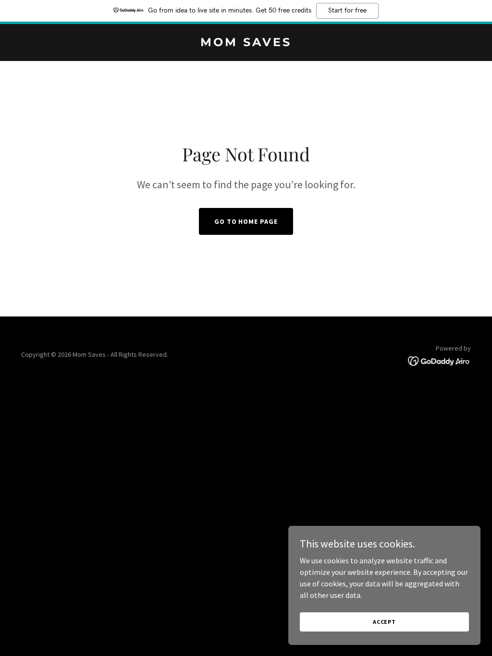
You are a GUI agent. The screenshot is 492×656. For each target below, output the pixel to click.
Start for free (347, 10)
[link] (246, 43)
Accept (384, 621)
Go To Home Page (246, 221)
